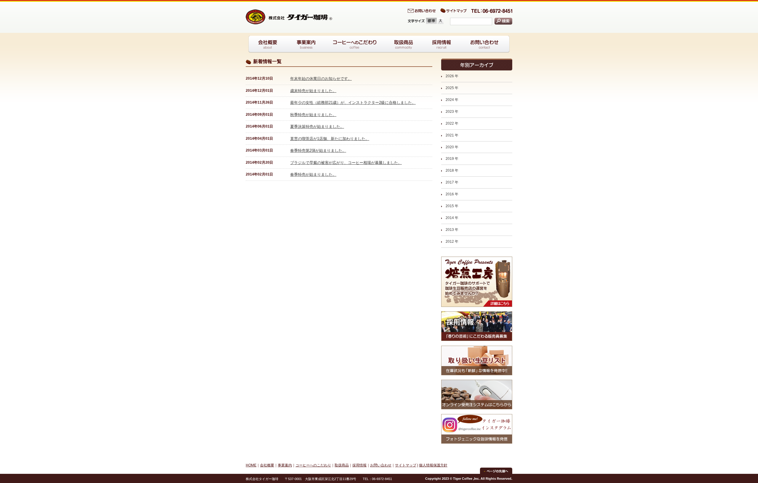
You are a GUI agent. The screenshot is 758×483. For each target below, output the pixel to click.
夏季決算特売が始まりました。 (317, 126)
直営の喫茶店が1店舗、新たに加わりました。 (329, 138)
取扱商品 (342, 465)
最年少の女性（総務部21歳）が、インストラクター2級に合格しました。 (353, 102)
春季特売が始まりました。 (313, 174)
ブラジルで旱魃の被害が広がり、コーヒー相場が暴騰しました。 (346, 162)
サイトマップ (405, 465)
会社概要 (267, 465)
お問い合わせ (380, 465)
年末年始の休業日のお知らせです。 (321, 78)
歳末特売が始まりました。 (313, 90)
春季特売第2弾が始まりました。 (318, 150)
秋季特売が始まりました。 (313, 114)
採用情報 (359, 465)
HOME (251, 465)
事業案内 (285, 465)
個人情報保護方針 (433, 465)
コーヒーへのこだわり (313, 465)
